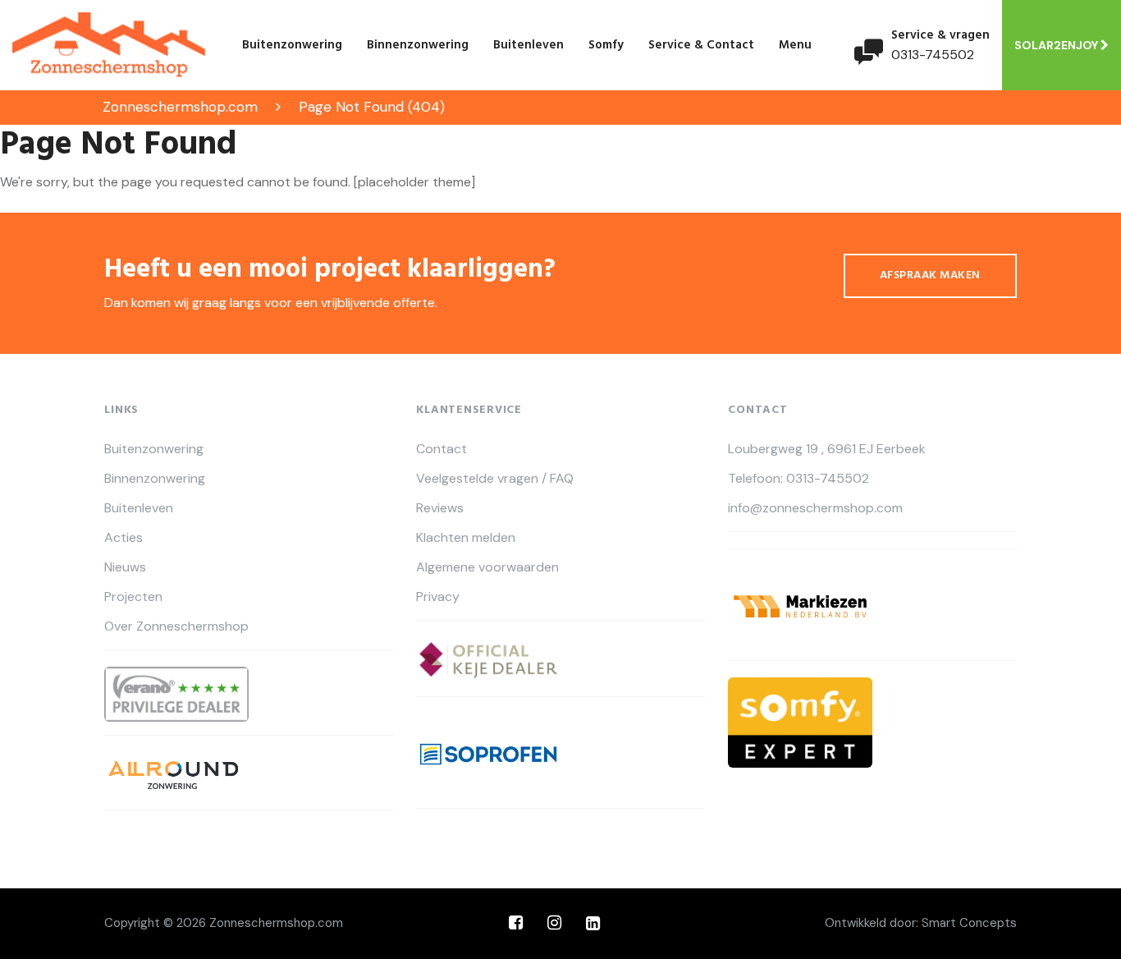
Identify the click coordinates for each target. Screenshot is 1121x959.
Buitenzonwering (292, 45)
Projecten (133, 596)
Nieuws (125, 567)
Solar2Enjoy (1057, 45)
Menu (795, 45)
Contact (441, 449)
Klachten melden (465, 537)
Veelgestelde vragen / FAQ (495, 478)
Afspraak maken (930, 275)
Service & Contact (701, 45)
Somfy (606, 45)
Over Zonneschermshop (176, 626)
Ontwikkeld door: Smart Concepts (921, 923)
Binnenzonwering (418, 45)
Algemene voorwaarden (487, 567)
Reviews (440, 508)
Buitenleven (528, 45)
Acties (123, 537)
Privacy (438, 596)
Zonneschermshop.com (276, 923)
